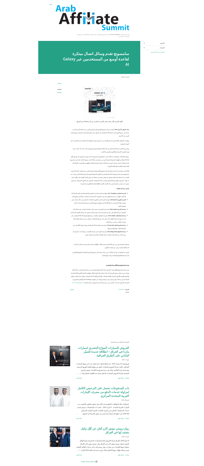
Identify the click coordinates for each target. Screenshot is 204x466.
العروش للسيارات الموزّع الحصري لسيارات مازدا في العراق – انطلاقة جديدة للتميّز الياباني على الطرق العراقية (103, 351)
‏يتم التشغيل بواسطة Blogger (88, 461)
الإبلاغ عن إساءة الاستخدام (157, 52)
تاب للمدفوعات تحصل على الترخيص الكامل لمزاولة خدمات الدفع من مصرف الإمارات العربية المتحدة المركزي (103, 392)
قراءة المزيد (79, 378)
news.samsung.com (78, 282)
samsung (59, 92)
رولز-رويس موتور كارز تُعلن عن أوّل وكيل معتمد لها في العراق (105, 430)
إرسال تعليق (121, 378)
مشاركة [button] (59, 83)
